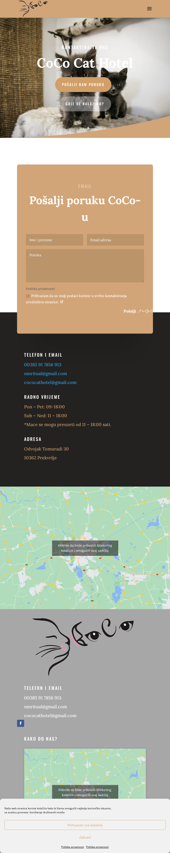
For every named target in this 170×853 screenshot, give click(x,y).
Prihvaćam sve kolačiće (85, 825)
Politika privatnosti (72, 847)
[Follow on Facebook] (20, 723)
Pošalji (130, 311)
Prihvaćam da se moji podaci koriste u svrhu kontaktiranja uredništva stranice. (76, 298)
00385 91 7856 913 (42, 364)
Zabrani (85, 837)
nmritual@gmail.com (45, 373)
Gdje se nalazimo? (85, 103)
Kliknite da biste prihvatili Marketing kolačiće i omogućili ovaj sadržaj (85, 548)
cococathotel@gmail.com (50, 382)
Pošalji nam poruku (83, 84)
